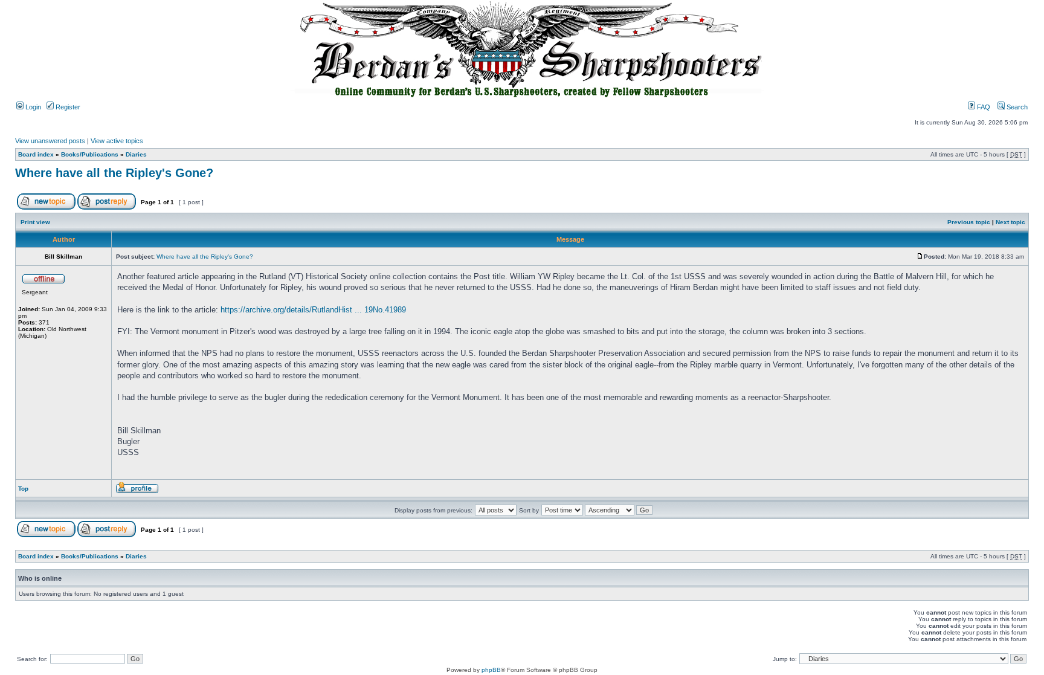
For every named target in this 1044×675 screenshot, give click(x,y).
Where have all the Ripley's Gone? (114, 172)
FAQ (982, 107)
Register (67, 107)
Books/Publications (89, 154)
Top (23, 488)
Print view (35, 222)
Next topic (1010, 222)
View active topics (117, 140)
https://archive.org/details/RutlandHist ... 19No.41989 (313, 309)
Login (32, 107)
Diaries (136, 154)
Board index (36, 154)
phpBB (491, 670)
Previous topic (968, 222)
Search (1016, 107)
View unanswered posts (50, 140)
